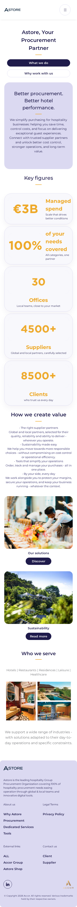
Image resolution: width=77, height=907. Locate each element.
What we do (38, 63)
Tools (7, 833)
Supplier (49, 862)
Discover (38, 561)
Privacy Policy (53, 814)
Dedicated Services (18, 827)
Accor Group (13, 862)
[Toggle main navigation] (65, 9)
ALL (6, 856)
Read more (38, 636)
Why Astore (12, 814)
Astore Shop (12, 869)
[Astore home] (12, 10)
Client (47, 856)
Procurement (13, 820)
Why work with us (38, 73)
